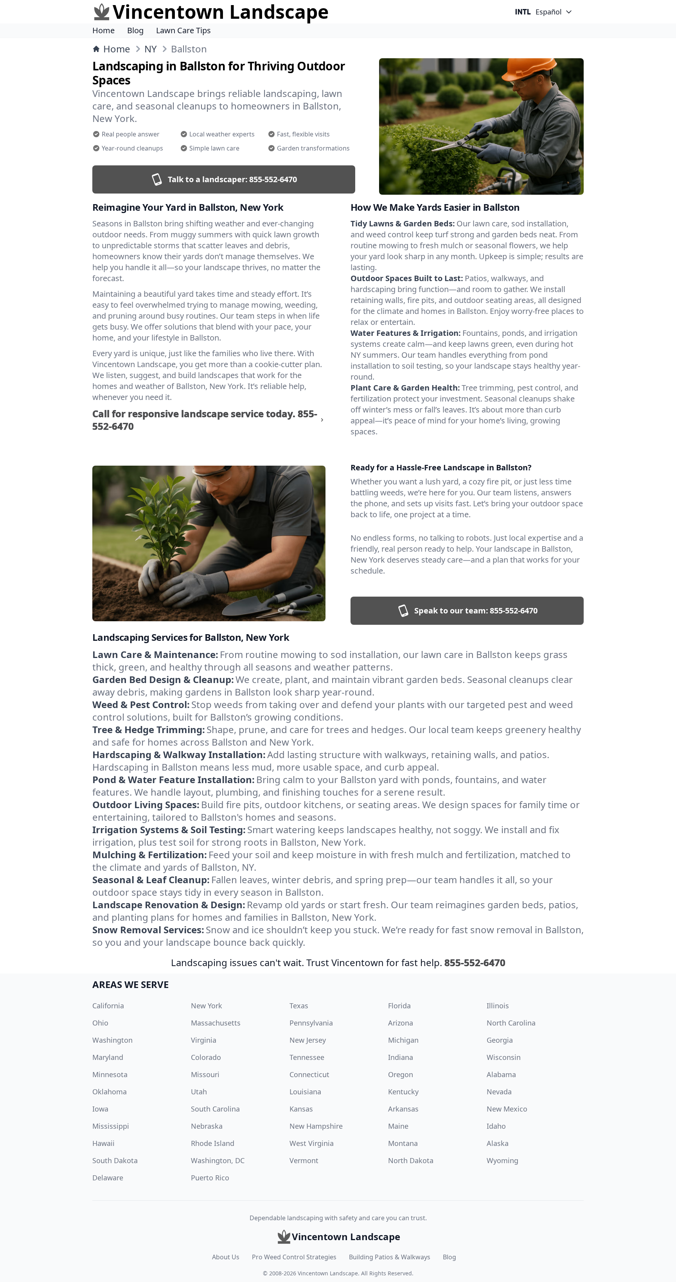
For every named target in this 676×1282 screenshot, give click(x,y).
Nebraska (207, 1126)
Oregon (400, 1074)
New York (206, 1005)
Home (103, 30)
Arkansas (403, 1108)
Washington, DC (218, 1160)
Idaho (496, 1126)
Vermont (303, 1160)
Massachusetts (216, 1022)
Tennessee (306, 1057)
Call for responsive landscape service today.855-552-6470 (204, 419)
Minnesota (110, 1074)
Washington (112, 1040)
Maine (398, 1126)
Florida (399, 1005)
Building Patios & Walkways (389, 1257)
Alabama (501, 1074)
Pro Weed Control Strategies (294, 1257)
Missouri (205, 1074)
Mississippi (110, 1126)
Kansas (301, 1108)
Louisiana (305, 1091)
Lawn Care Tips (183, 30)
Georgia (500, 1040)
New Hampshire (316, 1126)
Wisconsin (504, 1057)
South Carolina (215, 1108)
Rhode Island (212, 1143)
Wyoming (502, 1160)
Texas (298, 1005)
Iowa (100, 1108)
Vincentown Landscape (328, 1273)
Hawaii (103, 1143)
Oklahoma (109, 1091)
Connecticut (309, 1074)
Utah (199, 1091)
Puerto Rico (210, 1177)
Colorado (206, 1057)
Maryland (107, 1057)
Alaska (498, 1143)
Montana (403, 1143)
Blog (135, 30)
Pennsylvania (311, 1022)
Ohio (100, 1022)
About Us (225, 1257)
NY (150, 49)
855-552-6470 (474, 962)
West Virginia (311, 1143)
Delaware (107, 1177)
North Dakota (410, 1160)
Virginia (203, 1040)
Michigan (403, 1040)
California (108, 1005)
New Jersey (307, 1040)
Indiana (400, 1057)
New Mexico (507, 1108)
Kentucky (403, 1091)
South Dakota (115, 1160)
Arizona (400, 1022)
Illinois (498, 1005)
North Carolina (511, 1022)
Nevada (499, 1091)
